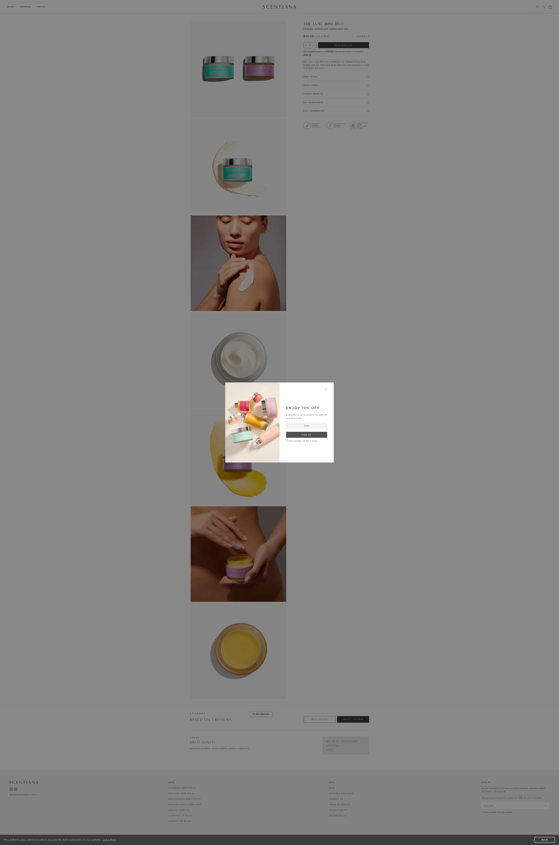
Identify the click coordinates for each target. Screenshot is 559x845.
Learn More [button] (109, 839)
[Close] (326, 388)
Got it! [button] (545, 840)
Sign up (307, 435)
